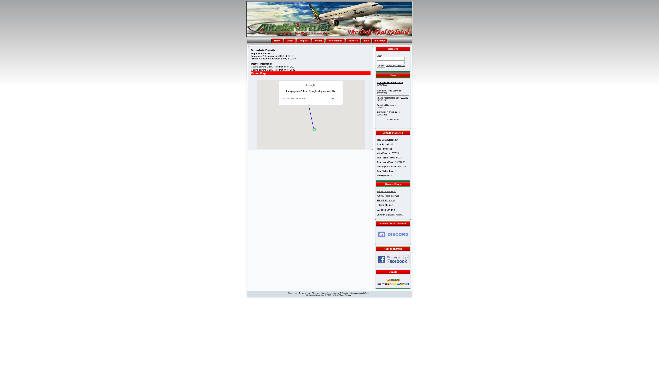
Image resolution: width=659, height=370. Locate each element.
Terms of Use (304, 293)
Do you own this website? (295, 98)
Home (277, 40)
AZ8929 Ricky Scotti (386, 200)
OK (332, 98)
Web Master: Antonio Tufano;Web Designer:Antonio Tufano (346, 293)
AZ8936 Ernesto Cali (386, 191)
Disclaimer (316, 293)
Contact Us (292, 293)
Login (290, 40)
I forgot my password (395, 65)
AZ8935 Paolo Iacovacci (388, 196)
